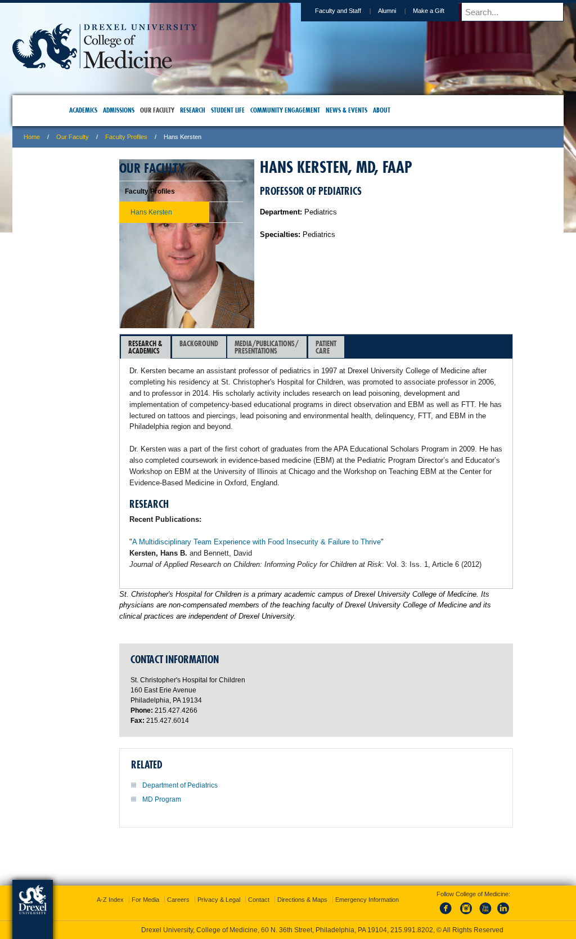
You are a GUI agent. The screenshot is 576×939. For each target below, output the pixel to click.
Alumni (314, 10)
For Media (212, 883)
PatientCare (399, 347)
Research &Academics (218, 347)
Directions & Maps (369, 883)
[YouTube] (473, 904)
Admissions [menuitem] (138, 110)
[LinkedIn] (492, 904)
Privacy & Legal (285, 883)
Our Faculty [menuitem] (176, 110)
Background (272, 343)
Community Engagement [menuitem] (304, 110)
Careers (244, 883)
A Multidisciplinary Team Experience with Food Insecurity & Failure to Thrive (329, 575)
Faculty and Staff (265, 10)
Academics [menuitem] (102, 110)
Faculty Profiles (199, 136)
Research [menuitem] (211, 110)
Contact (325, 883)
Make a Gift (355, 10)
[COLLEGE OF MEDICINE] (178, 65)
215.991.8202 (438, 920)
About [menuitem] (401, 110)
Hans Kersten (123, 212)
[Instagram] (455, 904)
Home (105, 136)
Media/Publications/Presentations (340, 347)
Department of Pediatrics (253, 841)
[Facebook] (436, 904)
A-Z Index (176, 883)
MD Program (234, 855)
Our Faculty (145, 136)
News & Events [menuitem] (365, 110)
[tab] (219, 347)
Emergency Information (278, 894)
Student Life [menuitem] (247, 110)
